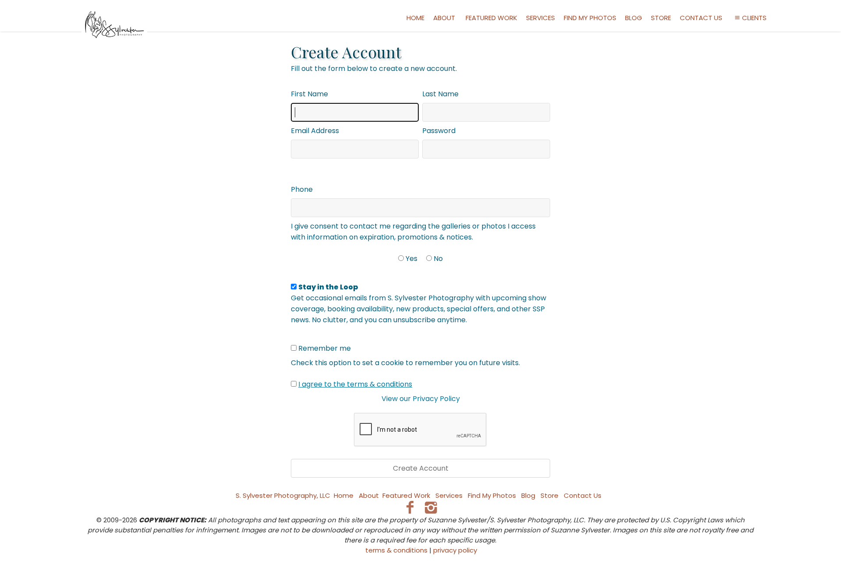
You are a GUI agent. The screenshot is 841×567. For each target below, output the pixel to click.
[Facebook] (410, 507)
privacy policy (455, 550)
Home (415, 17)
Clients (754, 17)
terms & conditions (396, 550)
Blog (633, 17)
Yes (411, 259)
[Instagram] (431, 507)
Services (540, 17)
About (444, 17)
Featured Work (491, 17)
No (438, 259)
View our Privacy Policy (421, 399)
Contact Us (701, 17)
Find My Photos (590, 17)
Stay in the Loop (328, 287)
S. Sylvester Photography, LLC (283, 495)
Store (661, 17)
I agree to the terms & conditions (355, 384)
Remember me (324, 348)
